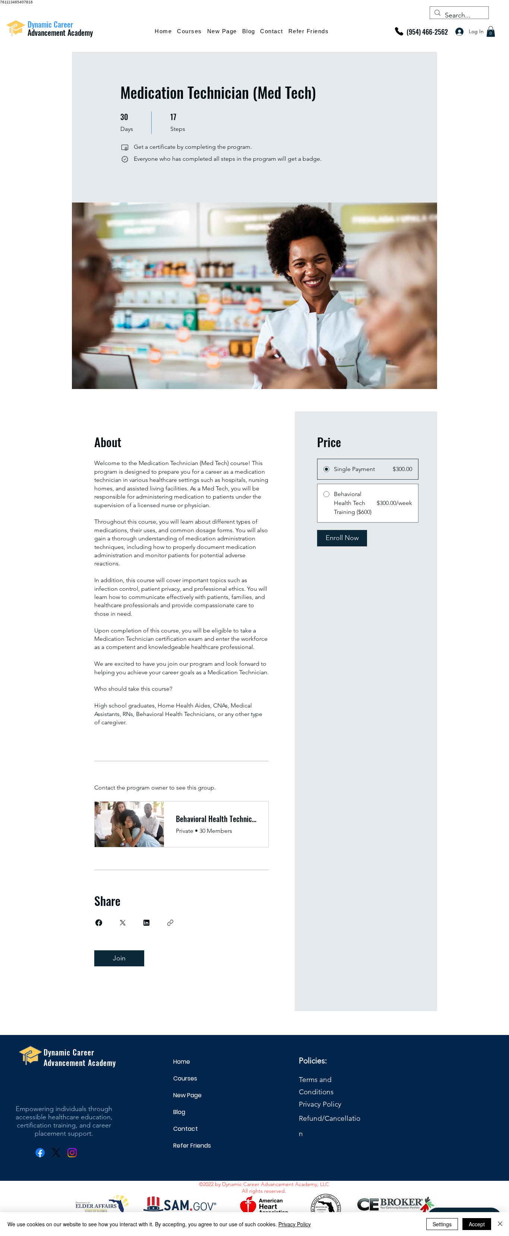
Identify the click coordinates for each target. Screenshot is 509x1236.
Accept (477, 1224)
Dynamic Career (50, 24)
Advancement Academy (61, 32)
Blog (179, 1112)
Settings (442, 1224)
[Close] (500, 1224)
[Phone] (399, 31)
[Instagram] (72, 1152)
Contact (185, 1128)
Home (181, 1061)
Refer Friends (191, 1145)
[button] (490, 31)
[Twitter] (56, 1152)
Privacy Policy (320, 1104)
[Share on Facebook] (98, 922)
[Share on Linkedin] (146, 922)
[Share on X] (122, 922)
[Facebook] (40, 1152)
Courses (185, 1078)
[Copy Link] (170, 922)
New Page (187, 1095)
